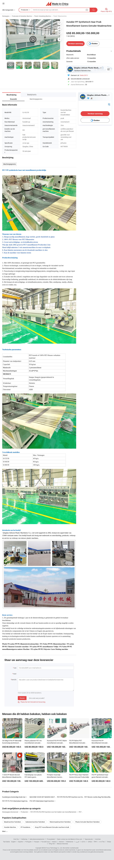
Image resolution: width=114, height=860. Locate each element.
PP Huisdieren (25, 827)
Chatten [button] (94, 43)
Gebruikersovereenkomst (37, 839)
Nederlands (69, 842)
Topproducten (88, 839)
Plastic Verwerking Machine (42, 16)
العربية (77, 842)
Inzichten (98, 839)
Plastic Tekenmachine (59, 16)
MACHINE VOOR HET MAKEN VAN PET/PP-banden (47, 797)
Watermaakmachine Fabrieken (60, 822)
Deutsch (61, 842)
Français (36, 842)
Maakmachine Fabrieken (12, 822)
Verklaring (24, 839)
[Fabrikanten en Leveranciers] (57, 4)
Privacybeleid (51, 839)
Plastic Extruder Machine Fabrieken (87, 822)
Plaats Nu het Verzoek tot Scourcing (31, 702)
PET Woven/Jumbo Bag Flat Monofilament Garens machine (98, 797)
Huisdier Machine (10, 827)
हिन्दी (95, 842)
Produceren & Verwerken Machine (22, 16)
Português (28, 842)
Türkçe (109, 842)
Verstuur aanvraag (75, 43)
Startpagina (5, 16)
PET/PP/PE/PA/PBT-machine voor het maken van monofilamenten (80, 797)
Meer (4, 831)
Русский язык (45, 842)
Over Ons (16, 839)
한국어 (83, 842)
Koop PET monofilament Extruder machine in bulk (52, 827)
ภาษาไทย (102, 842)
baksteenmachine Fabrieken (35, 822)
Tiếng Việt (52, 844)
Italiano (54, 842)
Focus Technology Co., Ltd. (54, 848)
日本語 (90, 842)
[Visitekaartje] (109, 104)
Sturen (22, 698)
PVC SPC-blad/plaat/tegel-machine (42, 801)
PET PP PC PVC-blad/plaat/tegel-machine (16, 801)
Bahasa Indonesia (62, 844)
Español (20, 842)
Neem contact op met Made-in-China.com (69, 839)
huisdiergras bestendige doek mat (13, 797)
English (13, 842)
